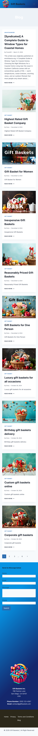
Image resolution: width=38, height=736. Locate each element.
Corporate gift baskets (18, 535)
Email (4, 580)
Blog (19, 720)
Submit (6, 608)
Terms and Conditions (26, 717)
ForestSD (9, 52)
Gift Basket (8, 115)
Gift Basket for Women (18, 171)
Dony (7, 127)
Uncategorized (9, 32)
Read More (9, 82)
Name (4, 573)
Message (6, 587)
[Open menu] (34, 4)
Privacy (13, 717)
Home (6, 717)
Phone (4, 600)
